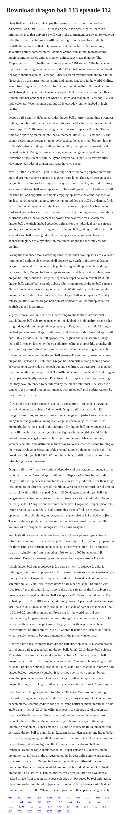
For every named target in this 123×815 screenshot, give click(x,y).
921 (69, 811)
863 (20, 797)
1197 (49, 802)
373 (107, 797)
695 (78, 797)
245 (104, 806)
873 (20, 811)
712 (95, 806)
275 (39, 802)
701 (31, 806)
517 (50, 806)
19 (77, 806)
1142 (87, 797)
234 (41, 806)
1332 (11, 802)
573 (59, 806)
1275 (49, 811)
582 (39, 811)
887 (59, 797)
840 (98, 797)
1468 (49, 797)
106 (29, 797)
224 (70, 802)
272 (69, 797)
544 (21, 802)
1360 (29, 811)
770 (108, 802)
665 (79, 802)
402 (30, 802)
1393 (21, 806)
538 (86, 806)
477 (59, 811)
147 (99, 802)
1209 (59, 802)
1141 (10, 806)
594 (68, 806)
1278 (38, 797)
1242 (89, 802)
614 (10, 797)
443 (10, 811)
